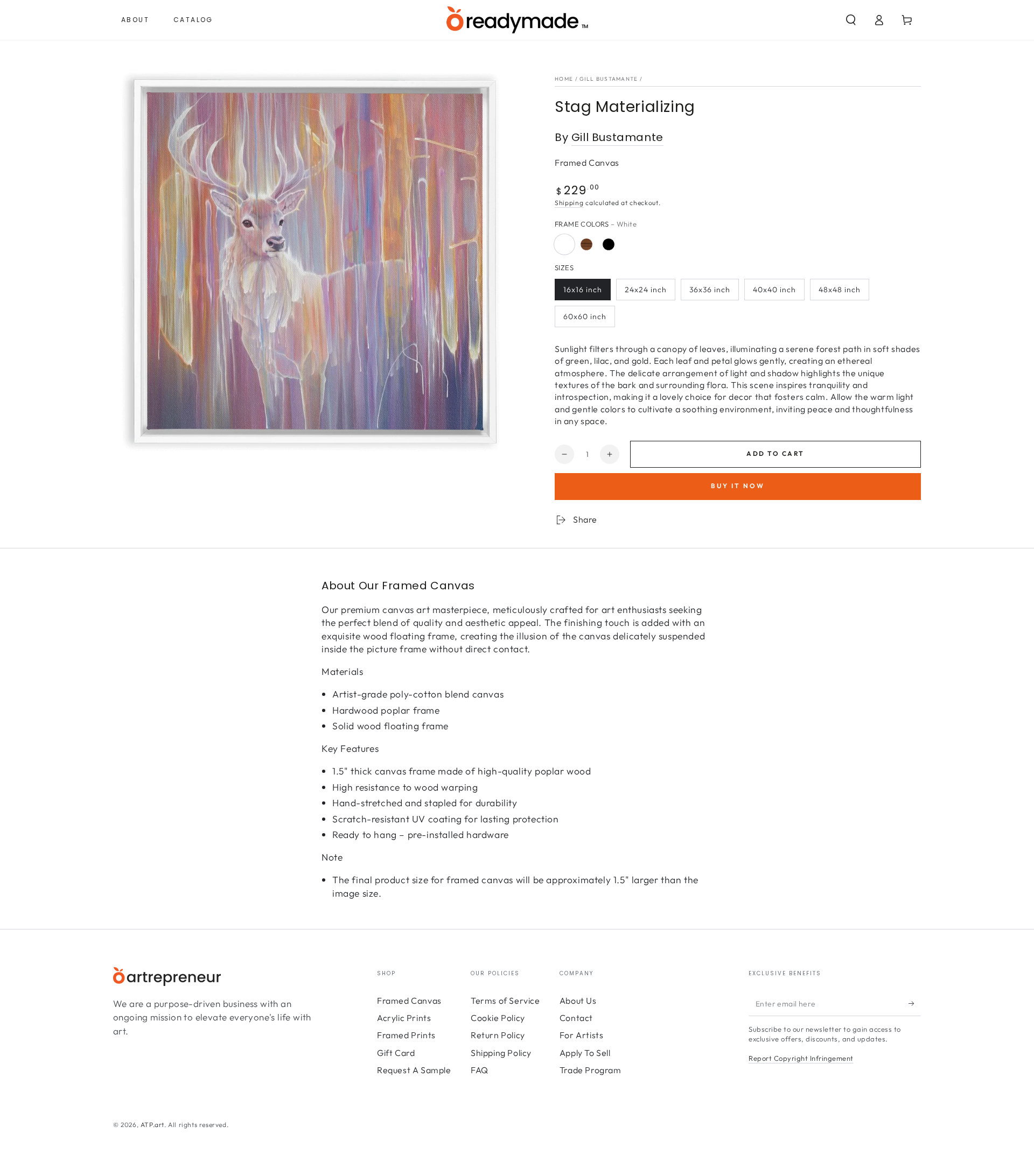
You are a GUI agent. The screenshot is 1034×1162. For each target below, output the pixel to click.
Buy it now (738, 486)
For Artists (582, 1035)
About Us (578, 1000)
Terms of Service (505, 1000)
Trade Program (590, 1070)
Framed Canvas (409, 1000)
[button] (851, 20)
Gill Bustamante (608, 78)
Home (564, 78)
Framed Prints (406, 1035)
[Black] (608, 244)
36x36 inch (709, 289)
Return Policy (498, 1035)
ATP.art (152, 1125)
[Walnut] (586, 244)
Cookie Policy (498, 1017)
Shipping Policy (501, 1052)
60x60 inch (584, 316)
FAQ (479, 1070)
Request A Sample (414, 1070)
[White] (564, 244)
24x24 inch (646, 289)
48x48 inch (840, 289)
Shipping (569, 203)
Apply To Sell (585, 1052)
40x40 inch (774, 289)
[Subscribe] (915, 1004)
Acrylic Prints (404, 1017)
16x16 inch (582, 289)
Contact (576, 1017)
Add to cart (775, 453)
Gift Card (396, 1052)
